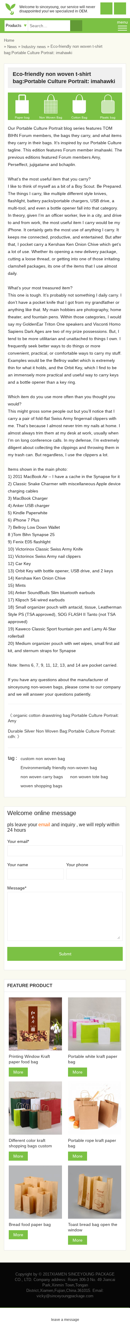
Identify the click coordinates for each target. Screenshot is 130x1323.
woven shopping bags (41, 785)
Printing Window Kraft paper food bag (29, 1059)
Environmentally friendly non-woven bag (59, 767)
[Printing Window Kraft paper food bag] (35, 1024)
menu (122, 22)
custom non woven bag (43, 758)
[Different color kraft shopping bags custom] (35, 1108)
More (18, 1072)
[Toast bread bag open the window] (94, 1192)
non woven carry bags (42, 776)
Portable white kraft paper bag (92, 1059)
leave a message (65, 1315)
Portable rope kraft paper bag (92, 1143)
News (12, 46)
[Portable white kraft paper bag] (94, 1024)
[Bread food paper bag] (35, 1192)
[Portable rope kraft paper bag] (94, 1108)
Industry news (33, 46)
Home (9, 40)
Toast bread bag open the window (92, 1227)
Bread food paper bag (30, 1224)
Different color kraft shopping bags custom (30, 1143)
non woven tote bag (89, 776)
